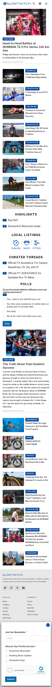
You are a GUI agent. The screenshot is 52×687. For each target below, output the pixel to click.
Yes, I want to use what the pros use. (24, 299)
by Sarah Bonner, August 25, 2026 (13, 411)
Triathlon (32, 89)
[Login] (40, 3)
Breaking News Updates (20, 655)
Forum (29, 601)
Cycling (31, 178)
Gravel (31, 455)
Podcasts (31, 611)
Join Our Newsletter (16, 632)
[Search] (34, 3)
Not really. (11, 311)
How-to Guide (32, 614)
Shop (29, 605)
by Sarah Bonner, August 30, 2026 (13, 62)
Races (26, 248)
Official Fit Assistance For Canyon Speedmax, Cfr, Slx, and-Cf (27, 265)
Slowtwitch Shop (17, 660)
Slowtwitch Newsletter (19, 651)
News (29, 437)
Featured (8, 39)
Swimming (32, 420)
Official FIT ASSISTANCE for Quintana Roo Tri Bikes (24, 275)
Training (32, 107)
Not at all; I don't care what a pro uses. (24, 316)
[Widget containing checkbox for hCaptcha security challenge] (26, 670)
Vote (7, 323)
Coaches (16, 248)
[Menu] (46, 3)
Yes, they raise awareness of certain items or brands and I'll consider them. (28, 305)
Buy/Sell (13, 220)
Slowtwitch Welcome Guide (24, 226)
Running (31, 71)
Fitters (37, 248)
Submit (10, 679)
